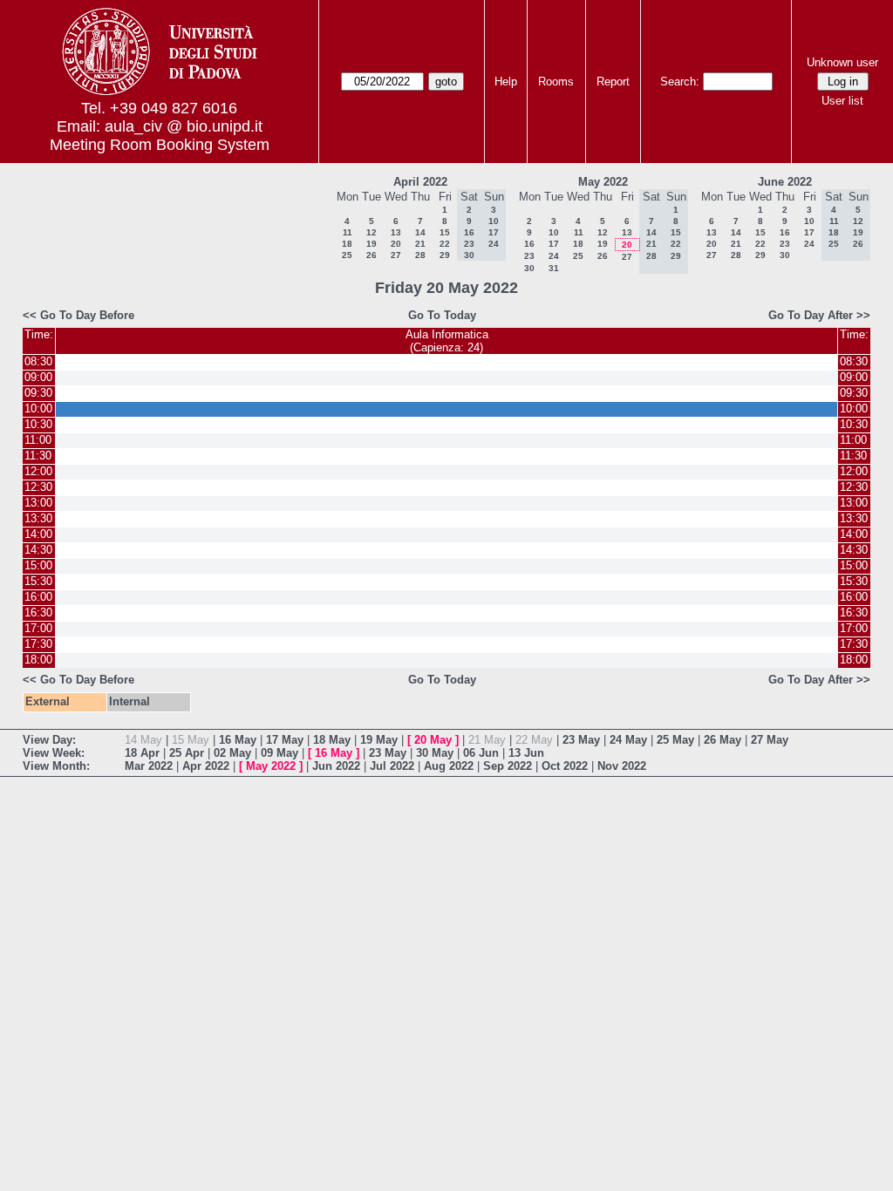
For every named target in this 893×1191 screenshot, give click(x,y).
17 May (284, 739)
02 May (232, 752)
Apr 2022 (205, 765)
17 (554, 243)
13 (396, 232)
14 (420, 232)
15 (445, 232)
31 (554, 268)
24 (554, 256)
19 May (379, 739)
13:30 (38, 518)
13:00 (38, 502)
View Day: (49, 739)
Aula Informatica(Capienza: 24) (447, 341)
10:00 (38, 408)
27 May (769, 739)
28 (420, 255)
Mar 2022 (149, 765)
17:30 (38, 643)
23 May (581, 739)
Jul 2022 (392, 765)
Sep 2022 (507, 765)
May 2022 (603, 181)
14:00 (38, 534)
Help (505, 81)
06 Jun (481, 752)
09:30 (38, 392)
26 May (722, 739)
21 (420, 243)
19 (371, 243)
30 (529, 268)
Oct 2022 (565, 765)
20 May (433, 739)
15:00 (38, 565)
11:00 (37, 439)
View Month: (56, 765)
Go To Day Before (87, 315)
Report (613, 81)
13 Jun (526, 752)
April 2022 (420, 181)
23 (529, 256)
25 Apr (186, 752)
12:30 (38, 486)
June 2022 (785, 181)
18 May (332, 739)
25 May (675, 739)
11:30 (37, 455)
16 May (237, 739)
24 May (628, 739)
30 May (434, 752)
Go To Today (442, 315)
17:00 (38, 628)
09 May (279, 752)
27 (396, 255)
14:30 (38, 549)
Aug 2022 (449, 765)
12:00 (38, 471)
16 (529, 243)
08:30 (38, 361)
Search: (679, 81)
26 (371, 255)
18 (347, 243)
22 (445, 243)
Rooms (556, 81)
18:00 (38, 659)
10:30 (38, 424)
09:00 (38, 377)
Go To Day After (810, 315)
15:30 (38, 581)
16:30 (38, 612)
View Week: (54, 752)
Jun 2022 (336, 765)
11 (347, 232)
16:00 (38, 596)
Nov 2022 (621, 765)
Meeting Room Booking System (159, 144)
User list (842, 100)
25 (347, 255)
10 (554, 232)
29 (445, 255)
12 (371, 232)
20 (396, 243)
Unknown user (842, 62)
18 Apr (142, 752)
